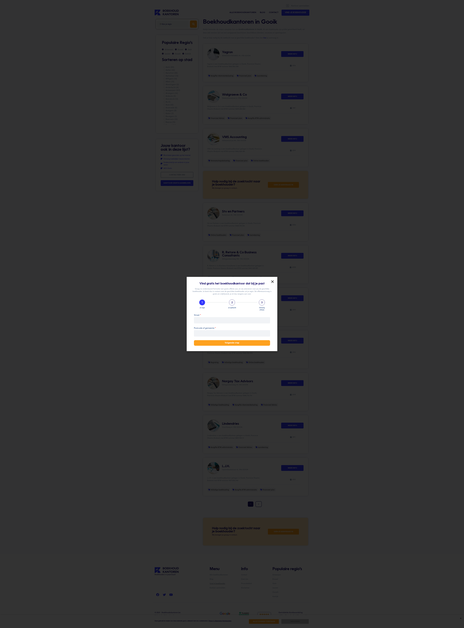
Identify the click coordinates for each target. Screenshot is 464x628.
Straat (197, 315)
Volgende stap (232, 343)
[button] (272, 281)
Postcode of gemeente (205, 328)
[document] (232, 314)
